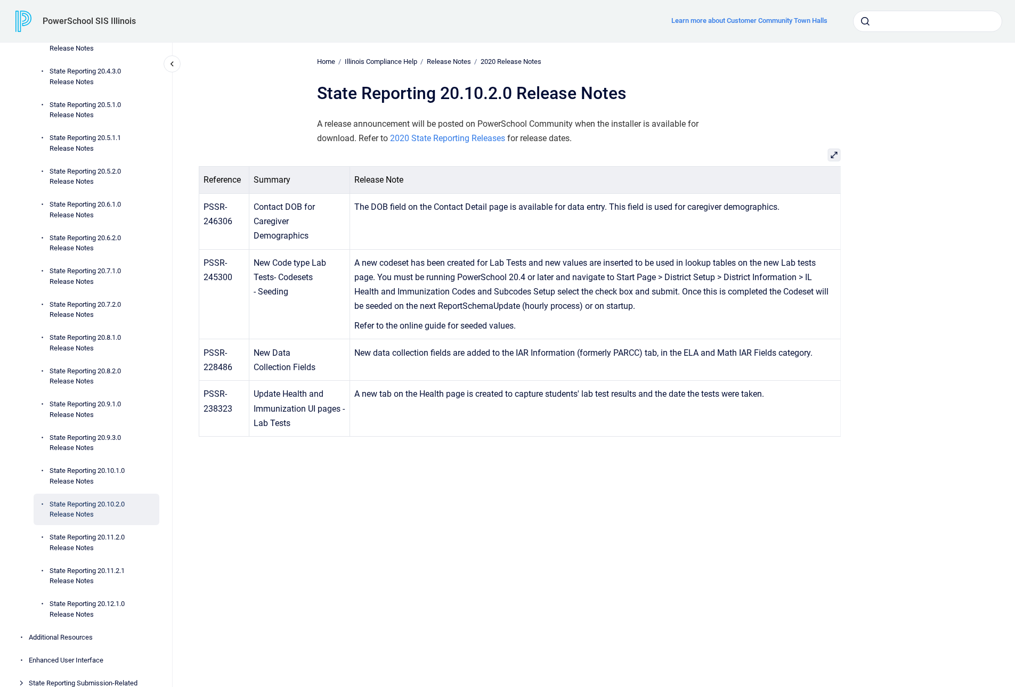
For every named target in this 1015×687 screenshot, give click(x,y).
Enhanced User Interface (66, 660)
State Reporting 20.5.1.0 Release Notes (85, 110)
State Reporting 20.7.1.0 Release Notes (85, 276)
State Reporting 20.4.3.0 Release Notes (85, 76)
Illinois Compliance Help (381, 62)
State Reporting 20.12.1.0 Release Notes (87, 609)
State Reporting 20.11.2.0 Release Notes (87, 542)
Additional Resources (61, 637)
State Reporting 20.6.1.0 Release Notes (85, 209)
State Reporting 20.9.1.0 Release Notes (85, 409)
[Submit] (865, 21)
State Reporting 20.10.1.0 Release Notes (87, 476)
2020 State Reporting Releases (447, 138)
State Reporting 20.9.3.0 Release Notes (85, 443)
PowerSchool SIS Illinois (89, 21)
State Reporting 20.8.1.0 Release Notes (85, 342)
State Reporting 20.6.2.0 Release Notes (85, 243)
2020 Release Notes (511, 62)
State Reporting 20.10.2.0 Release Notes (87, 509)
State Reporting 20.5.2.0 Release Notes (85, 176)
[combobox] (928, 21)
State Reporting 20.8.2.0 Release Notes (85, 376)
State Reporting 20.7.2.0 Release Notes (85, 309)
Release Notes (449, 62)
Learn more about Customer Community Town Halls (749, 20)
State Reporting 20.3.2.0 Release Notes (85, 43)
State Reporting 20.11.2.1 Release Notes (87, 576)
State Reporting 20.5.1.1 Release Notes (85, 143)
